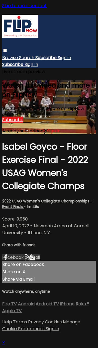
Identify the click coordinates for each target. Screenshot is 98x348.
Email (34, 257)
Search (27, 57)
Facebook (13, 257)
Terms (20, 322)
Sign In (31, 64)
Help (7, 322)
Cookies (54, 322)
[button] (5, 50)
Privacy (36, 322)
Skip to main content (24, 5)
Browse (10, 57)
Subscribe (12, 120)
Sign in (64, 57)
